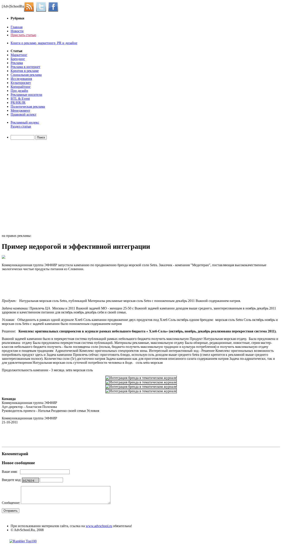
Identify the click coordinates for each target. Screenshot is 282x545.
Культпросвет (21, 83)
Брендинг (18, 59)
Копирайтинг (21, 87)
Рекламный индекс (25, 122)
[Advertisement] (27, 187)
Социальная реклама (26, 75)
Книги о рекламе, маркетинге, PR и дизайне (44, 43)
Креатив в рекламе (25, 71)
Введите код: (12, 480)
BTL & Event (20, 98)
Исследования (21, 79)
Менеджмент (20, 110)
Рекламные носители (26, 94)
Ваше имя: (11, 471)
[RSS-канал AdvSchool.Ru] (30, 6)
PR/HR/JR (18, 102)
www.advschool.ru (99, 526)
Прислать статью (23, 35)
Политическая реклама (28, 106)
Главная (16, 27)
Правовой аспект (23, 114)
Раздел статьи (21, 126)
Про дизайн (19, 90)
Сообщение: (11, 503)
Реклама (17, 63)
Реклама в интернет (25, 67)
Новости (17, 31)
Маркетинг (19, 55)
